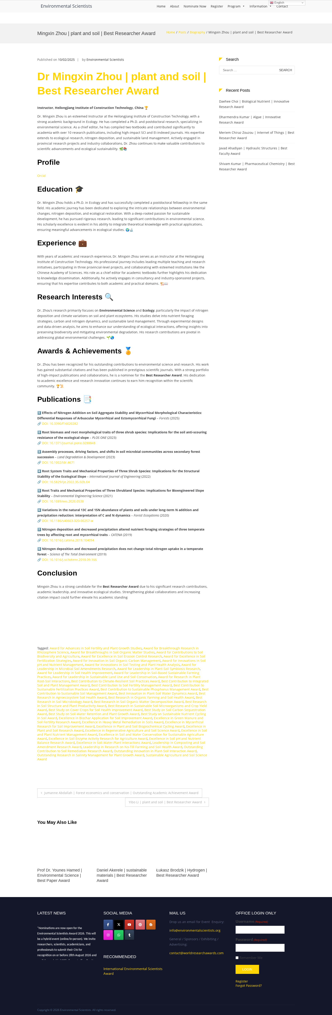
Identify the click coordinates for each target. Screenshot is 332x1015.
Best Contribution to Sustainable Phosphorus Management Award (150, 689)
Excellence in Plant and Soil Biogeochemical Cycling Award (140, 726)
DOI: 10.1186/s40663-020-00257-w (67, 521)
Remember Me (250, 958)
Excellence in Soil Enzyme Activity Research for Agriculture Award (98, 738)
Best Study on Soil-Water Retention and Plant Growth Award (94, 714)
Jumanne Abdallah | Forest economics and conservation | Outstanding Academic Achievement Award (121, 793)
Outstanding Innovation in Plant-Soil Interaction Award (155, 751)
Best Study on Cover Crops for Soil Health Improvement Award (96, 710)
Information (258, 6)
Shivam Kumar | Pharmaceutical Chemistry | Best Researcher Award (257, 166)
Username (252, 921)
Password (251, 939)
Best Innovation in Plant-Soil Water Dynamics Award (158, 693)
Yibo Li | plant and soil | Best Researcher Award (165, 802)
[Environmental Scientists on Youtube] (129, 925)
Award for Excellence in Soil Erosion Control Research (121, 656)
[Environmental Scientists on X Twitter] (119, 925)
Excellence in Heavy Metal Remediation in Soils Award (123, 722)
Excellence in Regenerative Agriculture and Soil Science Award (132, 730)
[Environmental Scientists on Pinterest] (140, 925)
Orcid (41, 176)
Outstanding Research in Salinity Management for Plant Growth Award (90, 755)
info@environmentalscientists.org (194, 930)
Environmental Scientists (66, 6)
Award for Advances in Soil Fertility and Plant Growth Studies (96, 648)
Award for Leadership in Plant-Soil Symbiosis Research (158, 669)
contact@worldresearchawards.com (196, 953)
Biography (197, 32)
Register (217, 6)
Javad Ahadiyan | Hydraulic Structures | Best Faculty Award (253, 151)
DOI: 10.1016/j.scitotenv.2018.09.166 (69, 559)
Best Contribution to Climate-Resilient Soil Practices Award (115, 681)
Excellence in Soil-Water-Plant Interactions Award (113, 742)
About (174, 6)
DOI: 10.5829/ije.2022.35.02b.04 (66, 482)
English (279, 2)
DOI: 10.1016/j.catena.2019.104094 (68, 540)
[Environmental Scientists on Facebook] (108, 925)
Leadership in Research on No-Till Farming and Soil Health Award (132, 747)
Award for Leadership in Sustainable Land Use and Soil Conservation (104, 677)
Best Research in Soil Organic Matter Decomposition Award (139, 702)
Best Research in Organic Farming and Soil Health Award (151, 697)
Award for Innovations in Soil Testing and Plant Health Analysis (132, 665)
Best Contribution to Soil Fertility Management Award (131, 685)
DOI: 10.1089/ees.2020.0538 (63, 501)
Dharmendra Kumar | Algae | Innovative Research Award (250, 120)
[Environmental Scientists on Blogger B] (151, 925)
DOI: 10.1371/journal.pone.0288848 (68, 443)
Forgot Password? (249, 985)
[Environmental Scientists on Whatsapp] (119, 935)
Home (161, 6)
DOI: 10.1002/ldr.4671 (58, 462)
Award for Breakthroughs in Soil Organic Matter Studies (112, 652)
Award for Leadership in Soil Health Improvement (74, 673)
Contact (282, 6)
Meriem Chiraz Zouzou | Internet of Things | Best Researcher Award (256, 135)
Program (234, 6)
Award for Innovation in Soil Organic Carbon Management (117, 660)
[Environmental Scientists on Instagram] (108, 935)
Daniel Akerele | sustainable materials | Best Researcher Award (62, 875)
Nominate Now (195, 6)
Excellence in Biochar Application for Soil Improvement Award (105, 718)
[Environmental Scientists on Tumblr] (129, 935)
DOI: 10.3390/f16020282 (60, 423)
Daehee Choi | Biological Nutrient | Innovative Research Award (254, 104)
